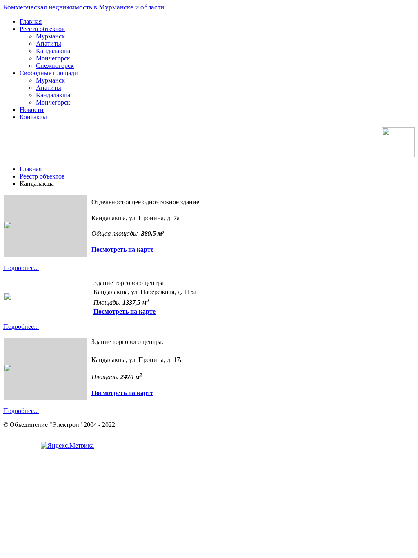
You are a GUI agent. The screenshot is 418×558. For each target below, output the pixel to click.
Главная (31, 21)
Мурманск (50, 36)
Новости (32, 109)
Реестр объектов (42, 28)
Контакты (33, 117)
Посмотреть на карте (122, 249)
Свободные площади (49, 72)
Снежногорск (55, 65)
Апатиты (48, 43)
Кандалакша (53, 50)
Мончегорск (53, 58)
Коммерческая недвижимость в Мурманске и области (83, 7)
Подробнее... (21, 267)
